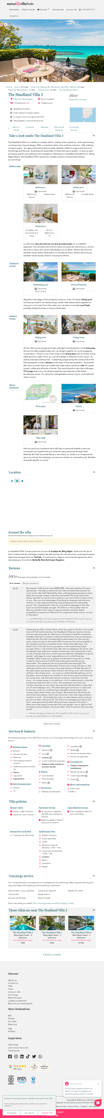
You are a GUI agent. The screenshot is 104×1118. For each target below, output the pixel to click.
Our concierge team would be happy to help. (53, 903)
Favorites (44, 9)
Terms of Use (61, 1106)
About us (12, 980)
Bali (10, 1015)
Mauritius (12, 1024)
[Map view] (17, 481)
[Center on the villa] (22, 481)
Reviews (44, 127)
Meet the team (15, 997)
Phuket (11, 1018)
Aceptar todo (47, 1113)
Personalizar (11, 1113)
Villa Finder (13, 1044)
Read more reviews (52, 723)
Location (30, 127)
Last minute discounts (18, 1047)
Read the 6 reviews (77, 99)
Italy (10, 1028)
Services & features (59, 128)
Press (10, 989)
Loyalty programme (17, 1000)
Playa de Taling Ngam (23, 99)
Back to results (29, 9)
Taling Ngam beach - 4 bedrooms (23, 936)
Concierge (13, 994)
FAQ (10, 986)
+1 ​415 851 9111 (88, 9)
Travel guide (14, 1050)
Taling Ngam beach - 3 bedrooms (81, 936)
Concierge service (74, 128)
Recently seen (58, 9)
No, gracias (29, 1113)
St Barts (11, 1031)
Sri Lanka (12, 1021)
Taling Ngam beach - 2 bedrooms (52, 936)
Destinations (14, 9)
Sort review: (15, 583)
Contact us (14, 16)
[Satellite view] (12, 481)
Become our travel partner (20, 1003)
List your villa (71, 9)
